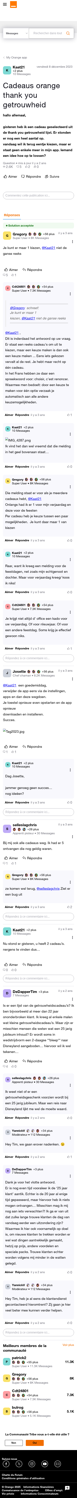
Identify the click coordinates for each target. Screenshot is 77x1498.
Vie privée (8, 1493)
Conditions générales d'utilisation (23, 1478)
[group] (8, 166)
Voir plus (68, 1345)
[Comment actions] (72, 241)
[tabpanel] (38, 780)
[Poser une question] (67, 1488)
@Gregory (17, 308)
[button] (9, 414)
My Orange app (16, 57)
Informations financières (38, 1487)
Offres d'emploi (55, 1490)
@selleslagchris (48, 888)
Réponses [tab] (12, 215)
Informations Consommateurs (39, 1493)
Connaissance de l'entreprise (20, 1490)
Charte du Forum (12, 1475)
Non (13, 1442)
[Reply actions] (70, 294)
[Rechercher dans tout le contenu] (68, 33)
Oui (35, 1442)
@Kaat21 (48, 248)
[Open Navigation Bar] (6, 4)
